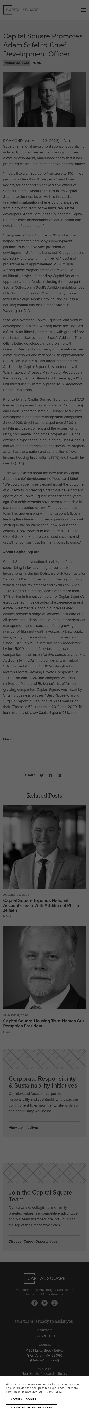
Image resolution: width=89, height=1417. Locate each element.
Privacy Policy (52, 1391)
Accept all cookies (23, 1399)
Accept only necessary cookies (31, 1407)
